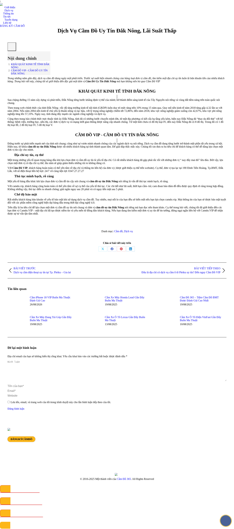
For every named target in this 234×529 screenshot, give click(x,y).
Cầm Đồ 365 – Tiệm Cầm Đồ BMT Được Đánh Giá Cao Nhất (199, 299)
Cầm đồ (118, 231)
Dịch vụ (128, 231)
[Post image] (17, 304)
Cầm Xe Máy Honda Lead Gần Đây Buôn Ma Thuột (124, 299)
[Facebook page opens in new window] (180, 443)
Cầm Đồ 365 (124, 478)
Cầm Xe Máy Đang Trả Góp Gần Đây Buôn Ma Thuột (51, 319)
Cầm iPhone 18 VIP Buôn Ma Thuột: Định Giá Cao (50, 299)
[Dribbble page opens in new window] (190, 443)
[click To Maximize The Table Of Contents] (12, 46)
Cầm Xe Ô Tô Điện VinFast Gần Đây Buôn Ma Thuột (200, 319)
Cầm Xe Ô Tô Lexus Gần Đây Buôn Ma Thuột (125, 319)
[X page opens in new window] (185, 443)
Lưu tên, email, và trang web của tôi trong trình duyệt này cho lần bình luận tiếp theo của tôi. (61, 402)
